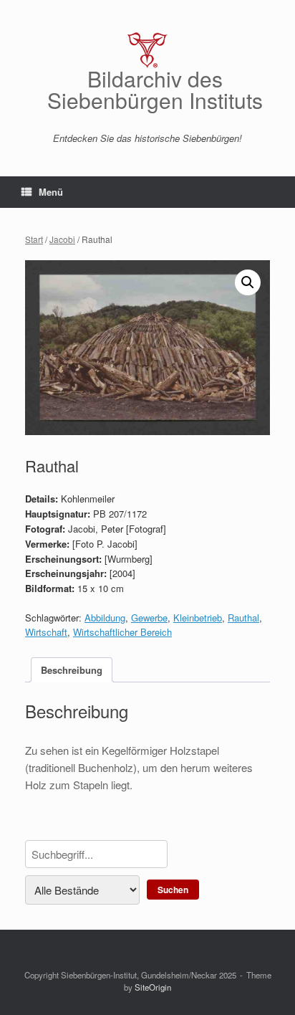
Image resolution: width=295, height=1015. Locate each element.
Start (34, 239)
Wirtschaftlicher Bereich (122, 632)
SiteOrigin (153, 987)
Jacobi (62, 239)
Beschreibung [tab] (71, 670)
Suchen (173, 889)
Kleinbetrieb (197, 617)
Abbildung (104, 617)
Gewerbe (149, 617)
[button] (248, 282)
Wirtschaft (46, 632)
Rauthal (243, 617)
